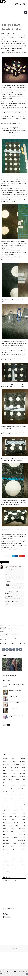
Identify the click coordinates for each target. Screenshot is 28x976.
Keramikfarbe (6, 801)
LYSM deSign (6, 914)
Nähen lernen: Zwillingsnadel (15, 690)
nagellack (14, 819)
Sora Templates (8, 971)
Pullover (5, 828)
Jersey (13, 797)
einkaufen (14, 776)
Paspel (10, 825)
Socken (12, 846)
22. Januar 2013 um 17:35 (13, 567)
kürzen (23, 813)
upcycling (5, 858)
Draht (14, 773)
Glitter (12, 788)
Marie (10, 584)
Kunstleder (14, 813)
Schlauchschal (6, 837)
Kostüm (23, 810)
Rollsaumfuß (5, 834)
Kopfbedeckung (6, 810)
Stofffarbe (23, 849)
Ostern (23, 822)
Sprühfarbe (5, 849)
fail (4, 779)
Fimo (4, 782)
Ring (18, 831)
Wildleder (23, 865)
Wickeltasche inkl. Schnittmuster (15, 702)
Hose (24, 791)
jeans (4, 797)
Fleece (11, 782)
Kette (15, 801)
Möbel (4, 819)
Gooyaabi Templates (5, 973)
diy (24, 770)
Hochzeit (15, 791)
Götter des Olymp (21, 788)
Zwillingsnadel (6, 871)
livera (4, 913)
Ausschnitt (13, 761)
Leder (10, 816)
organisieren (15, 822)
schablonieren (22, 834)
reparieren (5, 831)
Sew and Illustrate (7, 917)
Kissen (4, 804)
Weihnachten (22, 861)
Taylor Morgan (9, 566)
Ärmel (4, 761)
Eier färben (22, 773)
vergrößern (22, 858)
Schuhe (14, 843)
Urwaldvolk (13, 858)
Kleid (14, 804)
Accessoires (5, 758)
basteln (4, 767)
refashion (13, 828)
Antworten (7, 579)
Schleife (15, 837)
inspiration (5, 794)
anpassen (23, 758)
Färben (10, 779)
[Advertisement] (14, 741)
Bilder (11, 767)
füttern (14, 785)
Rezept (12, 831)
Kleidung (23, 804)
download (5, 773)
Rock (24, 831)
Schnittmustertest (21, 840)
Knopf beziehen (6, 807)
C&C (4, 911)
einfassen (5, 776)
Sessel (4, 846)
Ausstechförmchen (7, 764)
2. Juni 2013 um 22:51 (13, 591)
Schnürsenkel (6, 843)
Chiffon (4, 770)
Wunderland (22, 868)
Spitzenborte (22, 846)
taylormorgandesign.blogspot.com (12, 575)
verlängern (14, 861)
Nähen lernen (6, 822)
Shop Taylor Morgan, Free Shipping (12, 577)
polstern (23, 825)
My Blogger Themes (18, 971)
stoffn (15, 852)
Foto (24, 782)
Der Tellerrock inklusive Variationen (16, 684)
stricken (23, 852)
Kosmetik (16, 810)
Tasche (4, 855)
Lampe (4, 816)
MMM (23, 816)
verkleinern (5, 861)
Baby (24, 764)
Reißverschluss (22, 828)
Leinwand (17, 816)
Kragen (4, 813)
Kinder (23, 801)
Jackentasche (22, 794)
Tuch (24, 855)
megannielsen (6, 916)
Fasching (17, 779)
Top (18, 855)
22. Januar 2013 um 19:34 (17, 584)
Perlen (16, 825)
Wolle (13, 868)
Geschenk (23, 785)
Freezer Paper (6, 785)
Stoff (14, 849)
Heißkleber (5, 791)
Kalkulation (22, 797)
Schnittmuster (6, 840)
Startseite (13, 643)
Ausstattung (22, 761)
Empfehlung (22, 776)
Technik (11, 855)
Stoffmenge (5, 852)
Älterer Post (22, 643)
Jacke (14, 794)
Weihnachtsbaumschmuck (8, 865)
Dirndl (18, 770)
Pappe (4, 825)
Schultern (23, 843)
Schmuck (23, 837)
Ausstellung (16, 764)
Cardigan (23, 767)
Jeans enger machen (13, 708)
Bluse (16, 767)
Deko (12, 770)
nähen (23, 819)
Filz (24, 779)
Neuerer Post (3, 643)
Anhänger (14, 758)
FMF (17, 782)
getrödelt (5, 788)
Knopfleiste (22, 807)
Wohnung (5, 868)
